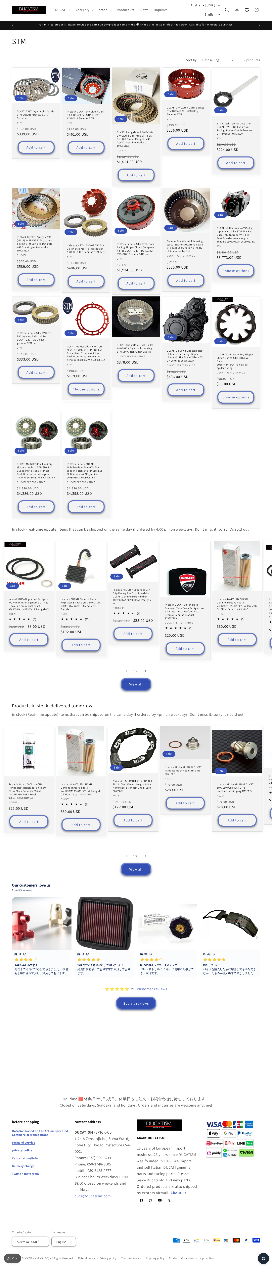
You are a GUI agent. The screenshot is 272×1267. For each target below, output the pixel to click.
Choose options (236, 270)
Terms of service (131, 1258)
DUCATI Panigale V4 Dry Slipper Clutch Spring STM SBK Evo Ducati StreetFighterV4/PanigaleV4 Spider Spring (235, 361)
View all (136, 684)
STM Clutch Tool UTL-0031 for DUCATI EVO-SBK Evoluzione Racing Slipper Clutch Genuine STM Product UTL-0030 (234, 128)
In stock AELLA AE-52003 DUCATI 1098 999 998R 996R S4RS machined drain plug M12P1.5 (235, 788)
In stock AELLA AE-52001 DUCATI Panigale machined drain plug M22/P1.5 (183, 771)
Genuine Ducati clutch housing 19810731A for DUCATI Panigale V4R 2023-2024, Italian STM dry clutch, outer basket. (185, 246)
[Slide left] (126, 671)
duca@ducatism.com (92, 1195)
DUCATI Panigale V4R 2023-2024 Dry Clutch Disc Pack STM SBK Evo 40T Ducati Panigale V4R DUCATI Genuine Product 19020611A (135, 139)
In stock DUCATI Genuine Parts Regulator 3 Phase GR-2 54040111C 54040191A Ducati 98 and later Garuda (81, 604)
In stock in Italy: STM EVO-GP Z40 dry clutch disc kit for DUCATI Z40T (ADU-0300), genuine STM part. (34, 338)
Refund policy (86, 1258)
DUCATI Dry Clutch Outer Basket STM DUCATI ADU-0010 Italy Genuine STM (185, 111)
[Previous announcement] (12, 25)
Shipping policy (155, 1258)
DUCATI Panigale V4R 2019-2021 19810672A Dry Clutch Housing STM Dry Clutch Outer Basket (135, 348)
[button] (62, 10)
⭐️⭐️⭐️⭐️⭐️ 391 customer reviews (136, 988)
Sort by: (192, 60)
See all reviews (136, 1003)
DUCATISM (28, 1258)
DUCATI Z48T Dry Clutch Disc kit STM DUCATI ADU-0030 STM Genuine (35, 115)
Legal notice (206, 1258)
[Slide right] (145, 671)
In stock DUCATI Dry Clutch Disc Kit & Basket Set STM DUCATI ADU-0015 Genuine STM (85, 115)
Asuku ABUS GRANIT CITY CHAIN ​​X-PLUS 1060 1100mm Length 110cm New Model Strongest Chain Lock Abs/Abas (133, 786)
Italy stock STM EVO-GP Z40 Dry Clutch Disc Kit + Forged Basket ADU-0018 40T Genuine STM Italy (86, 249)
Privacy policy (108, 1258)
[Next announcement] (259, 25)
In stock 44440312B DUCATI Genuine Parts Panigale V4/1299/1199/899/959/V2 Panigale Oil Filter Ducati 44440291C (237, 604)
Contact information (181, 1258)
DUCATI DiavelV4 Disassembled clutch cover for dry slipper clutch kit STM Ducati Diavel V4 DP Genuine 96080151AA (185, 355)
